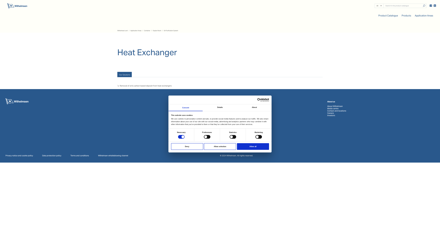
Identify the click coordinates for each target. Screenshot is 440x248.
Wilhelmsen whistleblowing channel (113, 155)
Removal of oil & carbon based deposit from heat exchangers (146, 86)
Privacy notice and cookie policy (19, 155)
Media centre (332, 108)
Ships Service (225, 108)
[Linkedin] (435, 6)
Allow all (252, 146)
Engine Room (157, 30)
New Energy (225, 113)
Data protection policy (51, 155)
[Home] (17, 5)
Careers (330, 113)
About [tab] (254, 107)
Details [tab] (220, 107)
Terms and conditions (79, 155)
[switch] (207, 137)
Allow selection (220, 146)
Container (147, 30)
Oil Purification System (171, 30)
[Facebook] (431, 6)
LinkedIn (223, 131)
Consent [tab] (185, 108)
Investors (331, 115)
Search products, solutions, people (424, 6)
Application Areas (135, 30)
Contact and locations (336, 111)
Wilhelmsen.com (122, 30)
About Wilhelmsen (335, 106)
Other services (226, 115)
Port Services (225, 106)
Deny (187, 146)
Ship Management (227, 111)
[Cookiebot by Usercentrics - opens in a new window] (259, 99)
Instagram (224, 134)
